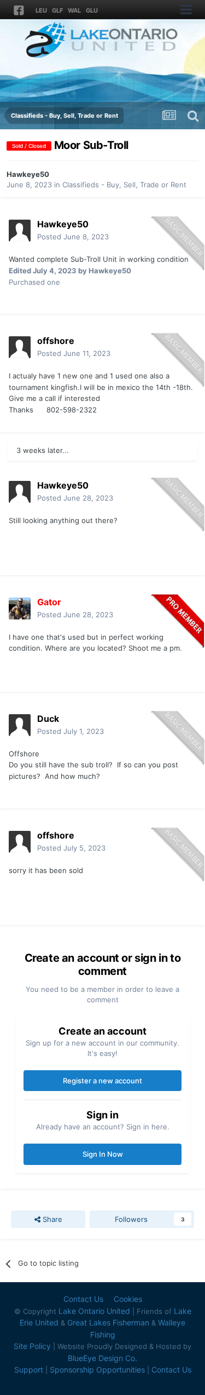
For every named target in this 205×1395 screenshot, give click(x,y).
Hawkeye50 (28, 174)
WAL (74, 10)
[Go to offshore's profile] (20, 347)
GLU (92, 10)
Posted (73, 236)
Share (51, 1219)
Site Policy (32, 1346)
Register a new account (102, 1080)
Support (28, 1369)
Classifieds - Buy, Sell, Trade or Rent (124, 184)
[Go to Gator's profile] (20, 608)
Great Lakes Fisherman (108, 1322)
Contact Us (83, 1299)
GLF (57, 10)
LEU (41, 10)
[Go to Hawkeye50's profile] (20, 231)
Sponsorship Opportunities (97, 1369)
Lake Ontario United (94, 1311)
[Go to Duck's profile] (20, 725)
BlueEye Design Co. (102, 1358)
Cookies (128, 1299)
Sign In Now (103, 1154)
